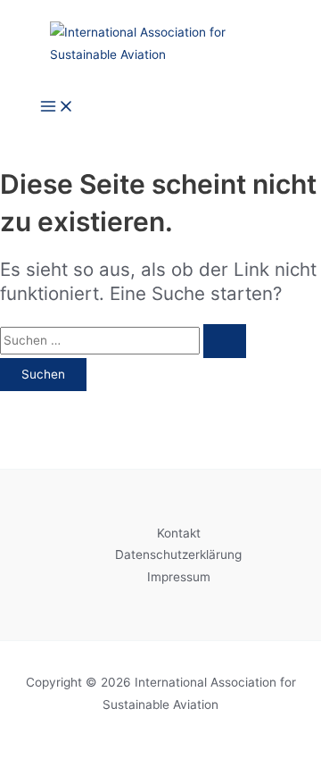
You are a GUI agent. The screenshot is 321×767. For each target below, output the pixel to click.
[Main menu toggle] (57, 108)
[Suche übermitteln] (224, 341)
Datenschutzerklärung (178, 554)
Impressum (178, 577)
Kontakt (179, 533)
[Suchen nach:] (123, 340)
